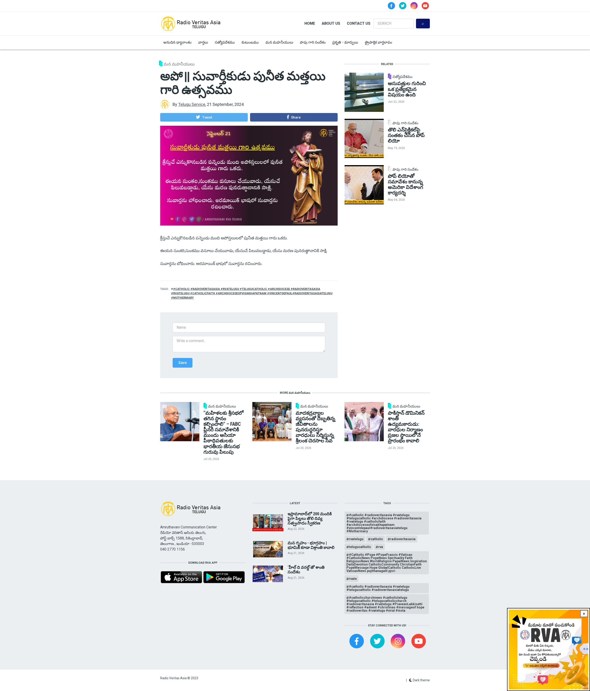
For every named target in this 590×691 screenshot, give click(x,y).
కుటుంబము (250, 42)
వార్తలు (203, 42)
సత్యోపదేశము (225, 42)
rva (380, 547)
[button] (204, 117)
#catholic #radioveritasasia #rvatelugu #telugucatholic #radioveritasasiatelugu (378, 588)
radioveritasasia (403, 539)
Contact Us (358, 23)
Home (309, 23)
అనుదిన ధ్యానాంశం (177, 42)
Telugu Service (191, 104)
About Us (331, 23)
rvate (353, 579)
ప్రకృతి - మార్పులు (345, 42)
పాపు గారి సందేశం (313, 42)
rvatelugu (356, 539)
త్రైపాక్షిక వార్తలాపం (378, 42)
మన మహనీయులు (279, 42)
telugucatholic (360, 547)
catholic (377, 539)
